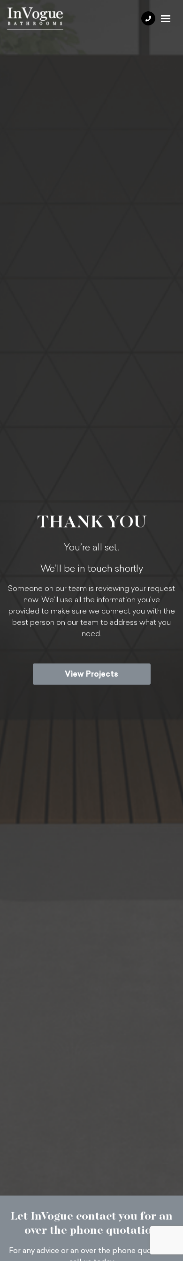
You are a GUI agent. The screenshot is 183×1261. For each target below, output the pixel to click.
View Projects (91, 674)
